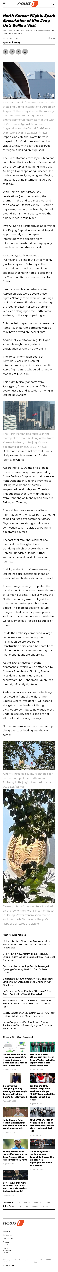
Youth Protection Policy (7, 1250)
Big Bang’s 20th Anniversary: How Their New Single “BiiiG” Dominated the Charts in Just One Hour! (42, 1093)
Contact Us (7, 1235)
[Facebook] (5, 52)
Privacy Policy (6, 1243)
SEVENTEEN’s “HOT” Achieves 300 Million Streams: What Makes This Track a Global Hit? (42, 1125)
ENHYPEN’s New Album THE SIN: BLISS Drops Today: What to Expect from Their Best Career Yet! (42, 1060)
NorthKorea (7, 31)
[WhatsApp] (25, 52)
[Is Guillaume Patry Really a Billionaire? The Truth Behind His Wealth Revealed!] (15, 1112)
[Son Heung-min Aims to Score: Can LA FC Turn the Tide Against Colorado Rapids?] (15, 1175)
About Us (6, 1231)
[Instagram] (7, 1265)
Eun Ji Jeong (13, 42)
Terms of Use (8, 1238)
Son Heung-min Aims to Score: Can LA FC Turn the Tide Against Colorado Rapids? (15, 1187)
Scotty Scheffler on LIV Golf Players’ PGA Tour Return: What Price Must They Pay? (15, 1155)
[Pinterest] (18, 52)
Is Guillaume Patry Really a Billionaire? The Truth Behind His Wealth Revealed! (15, 1124)
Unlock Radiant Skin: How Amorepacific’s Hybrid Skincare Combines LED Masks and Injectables (15, 1060)
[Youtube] (13, 1265)
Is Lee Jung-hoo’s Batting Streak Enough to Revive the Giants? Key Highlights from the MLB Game (27, 1025)
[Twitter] (12, 52)
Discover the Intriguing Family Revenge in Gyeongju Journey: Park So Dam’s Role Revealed (15, 1091)
